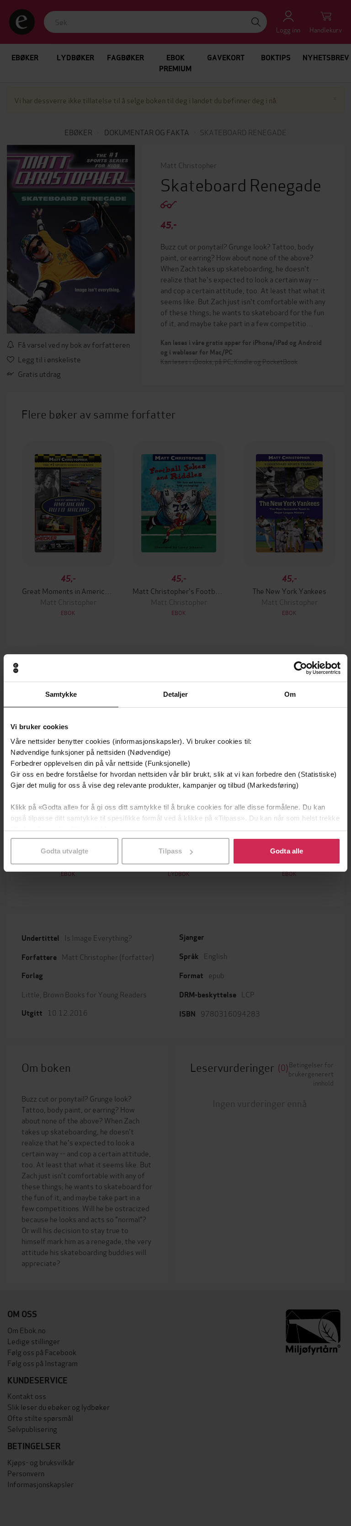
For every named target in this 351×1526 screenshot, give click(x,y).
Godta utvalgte (64, 851)
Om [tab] (290, 694)
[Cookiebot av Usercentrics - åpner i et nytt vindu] (300, 668)
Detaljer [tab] (175, 694)
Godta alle (286, 851)
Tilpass (170, 851)
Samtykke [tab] (61, 694)
